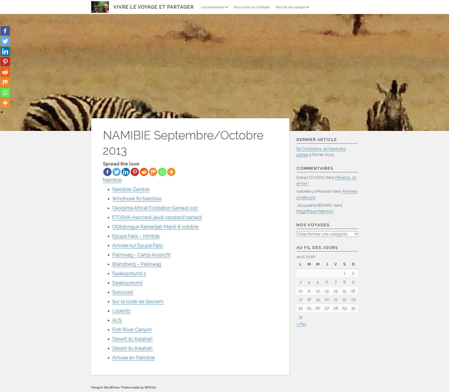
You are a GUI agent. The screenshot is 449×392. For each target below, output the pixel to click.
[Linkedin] (126, 172)
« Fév (301, 324)
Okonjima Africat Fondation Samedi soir (155, 208)
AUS (117, 320)
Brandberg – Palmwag (136, 264)
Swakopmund (127, 283)
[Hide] (2, 112)
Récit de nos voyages (290, 7)
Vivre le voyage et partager (153, 7)
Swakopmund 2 (129, 273)
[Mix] (153, 172)
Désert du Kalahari (132, 339)
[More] (171, 172)
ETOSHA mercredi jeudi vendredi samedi (157, 217)
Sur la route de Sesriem (137, 301)
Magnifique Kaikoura (315, 211)
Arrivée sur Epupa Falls (137, 245)
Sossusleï (122, 292)
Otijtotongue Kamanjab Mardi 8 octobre (155, 227)
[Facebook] (107, 172)
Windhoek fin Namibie (136, 198)
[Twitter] (116, 172)
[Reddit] (144, 172)
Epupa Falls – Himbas (136, 236)
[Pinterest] (135, 172)
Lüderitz (121, 311)
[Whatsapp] (162, 172)
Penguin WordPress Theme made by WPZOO (123, 387)
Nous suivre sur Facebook (252, 7)
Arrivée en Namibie (133, 357)
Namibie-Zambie (131, 189)
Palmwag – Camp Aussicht (141, 255)
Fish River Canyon (132, 329)
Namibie (112, 180)
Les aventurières (212, 7)
